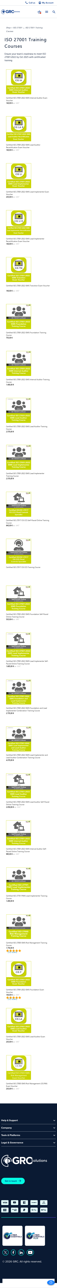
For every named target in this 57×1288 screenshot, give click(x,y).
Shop (8, 27)
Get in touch (11, 1180)
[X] (5, 1252)
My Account (47, 2)
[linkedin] (21, 1252)
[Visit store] (39, 11)
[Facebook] (13, 1252)
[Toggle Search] (54, 11)
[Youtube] (30, 1252)
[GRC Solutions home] (24, 1161)
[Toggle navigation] (46, 12)
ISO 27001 (17, 27)
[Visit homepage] (10, 11)
